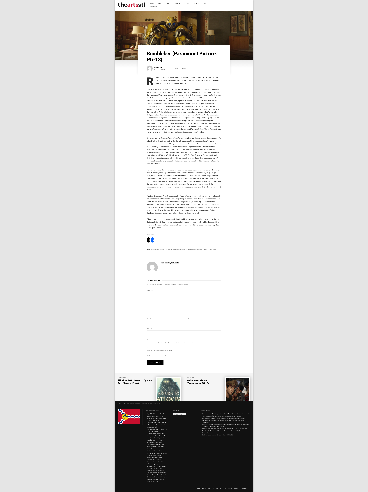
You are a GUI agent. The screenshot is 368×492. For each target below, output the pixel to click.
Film (159, 3)
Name (149, 319)
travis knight (205, 251)
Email (187, 319)
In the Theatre (164, 251)
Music (152, 3)
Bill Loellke (160, 67)
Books (186, 3)
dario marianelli (179, 249)
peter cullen (183, 251)
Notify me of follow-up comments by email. (159, 350)
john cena (174, 251)
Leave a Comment (180, 68)
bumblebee (155, 249)
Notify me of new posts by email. (156, 356)
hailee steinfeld (152, 251)
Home (198, 488)
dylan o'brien (191, 249)
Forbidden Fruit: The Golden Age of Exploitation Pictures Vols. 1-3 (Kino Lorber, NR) (157, 425)
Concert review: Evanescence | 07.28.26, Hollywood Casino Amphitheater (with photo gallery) (157, 451)
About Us (153, 6)
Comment (150, 290)
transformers (194, 251)
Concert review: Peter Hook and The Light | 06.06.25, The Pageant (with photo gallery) (156, 468)
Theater (177, 3)
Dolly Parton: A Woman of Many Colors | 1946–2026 (217, 435)
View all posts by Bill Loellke (170, 266)
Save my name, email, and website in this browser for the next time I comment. (170, 343)
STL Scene (196, 3)
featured (213, 249)
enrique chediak (202, 249)
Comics (167, 3)
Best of (206, 3)
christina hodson (166, 249)
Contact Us (246, 488)
